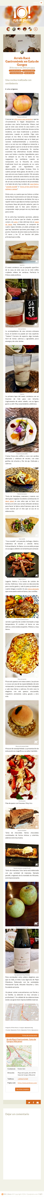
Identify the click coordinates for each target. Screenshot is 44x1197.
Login (40, 1194)
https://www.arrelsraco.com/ (27, 1083)
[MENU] (41, 2)
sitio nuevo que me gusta (23, 119)
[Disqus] (22, 1147)
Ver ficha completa (22, 1089)
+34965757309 (23, 1079)
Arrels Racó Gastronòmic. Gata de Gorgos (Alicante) (21, 1040)
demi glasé (10, 501)
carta (16, 222)
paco (33, 67)
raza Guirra (34, 184)
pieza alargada (33, 589)
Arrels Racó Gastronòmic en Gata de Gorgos (22, 61)
